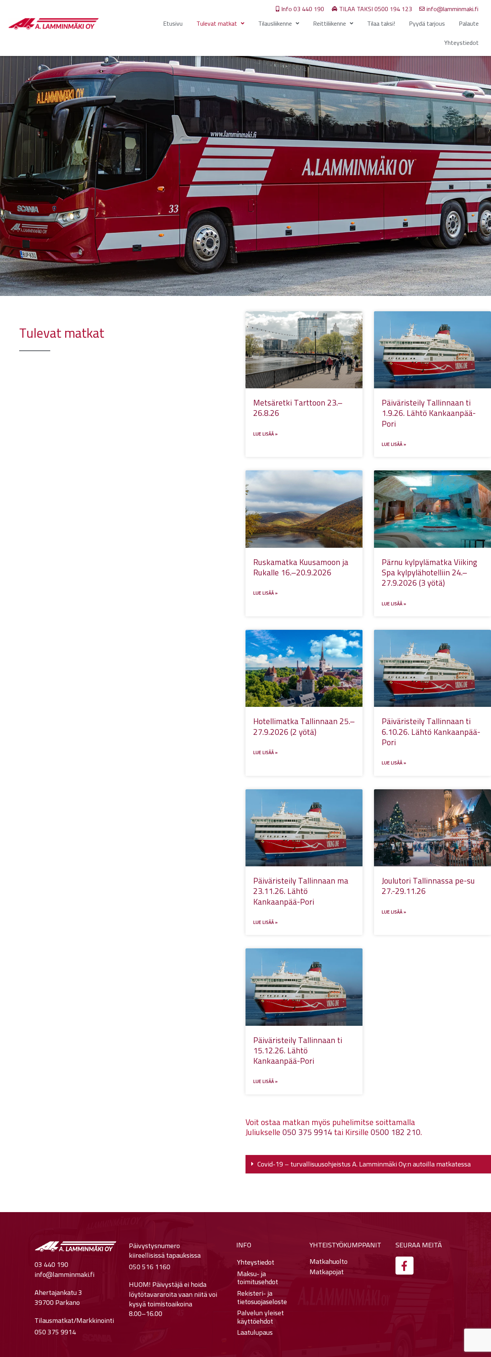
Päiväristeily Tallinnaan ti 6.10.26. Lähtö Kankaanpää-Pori (431, 732)
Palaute (469, 23)
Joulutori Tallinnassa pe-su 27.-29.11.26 (428, 886)
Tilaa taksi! (381, 23)
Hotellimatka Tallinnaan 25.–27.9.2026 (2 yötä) (304, 726)
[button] (368, 1164)
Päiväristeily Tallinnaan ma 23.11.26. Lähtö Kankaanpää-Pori (300, 891)
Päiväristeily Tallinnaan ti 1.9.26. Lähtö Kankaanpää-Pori (429, 413)
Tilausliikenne (275, 23)
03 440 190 (51, 1265)
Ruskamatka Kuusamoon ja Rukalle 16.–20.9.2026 (300, 567)
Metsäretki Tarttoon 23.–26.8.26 (298, 408)
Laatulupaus (255, 1332)
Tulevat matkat (216, 23)
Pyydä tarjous (427, 23)
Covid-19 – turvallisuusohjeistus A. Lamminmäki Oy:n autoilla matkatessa (364, 1164)
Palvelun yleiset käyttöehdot (260, 1317)
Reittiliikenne (329, 23)
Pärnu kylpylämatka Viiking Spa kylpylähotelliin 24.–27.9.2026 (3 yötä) (429, 573)
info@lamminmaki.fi (64, 1275)
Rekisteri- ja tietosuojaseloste (262, 1297)
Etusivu (173, 23)
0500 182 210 (395, 1132)
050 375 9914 (307, 1132)
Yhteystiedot (461, 42)
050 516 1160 (149, 1267)
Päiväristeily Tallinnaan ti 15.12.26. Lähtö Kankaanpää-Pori (297, 1051)
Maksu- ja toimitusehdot (257, 1278)
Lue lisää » (265, 433)
